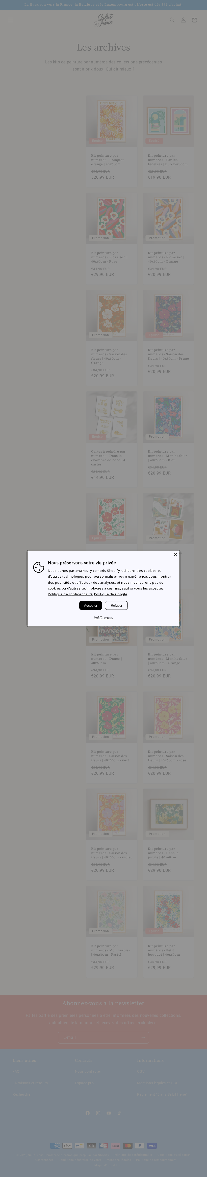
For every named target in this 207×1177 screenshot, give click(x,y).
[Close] (175, 554)
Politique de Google (110, 594)
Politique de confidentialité (70, 594)
